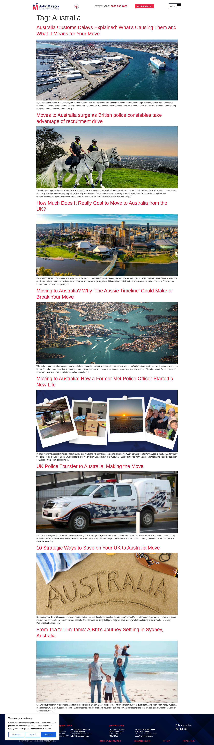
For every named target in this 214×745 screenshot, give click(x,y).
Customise (16, 735)
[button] (179, 6)
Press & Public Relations (110, 741)
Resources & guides (142, 741)
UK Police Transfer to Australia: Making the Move (89, 466)
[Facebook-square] (181, 728)
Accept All (48, 735)
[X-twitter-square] (177, 728)
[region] (32, 727)
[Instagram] (185, 728)
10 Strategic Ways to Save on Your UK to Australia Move (98, 547)
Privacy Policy (189, 741)
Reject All (32, 735)
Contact (166, 741)
